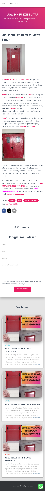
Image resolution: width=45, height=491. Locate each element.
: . (18, 186)
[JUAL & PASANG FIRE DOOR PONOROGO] (22, 328)
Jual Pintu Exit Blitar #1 (11, 80)
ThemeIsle (29, 486)
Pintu (4, 95)
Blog (19, 200)
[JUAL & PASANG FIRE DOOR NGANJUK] (22, 437)
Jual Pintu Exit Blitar (31, 200)
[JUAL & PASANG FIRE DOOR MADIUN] (22, 384)
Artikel (12, 200)
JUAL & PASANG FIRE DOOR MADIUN (22, 404)
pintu (30, 95)
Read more (36, 364)
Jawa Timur (24, 80)
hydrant (23, 126)
